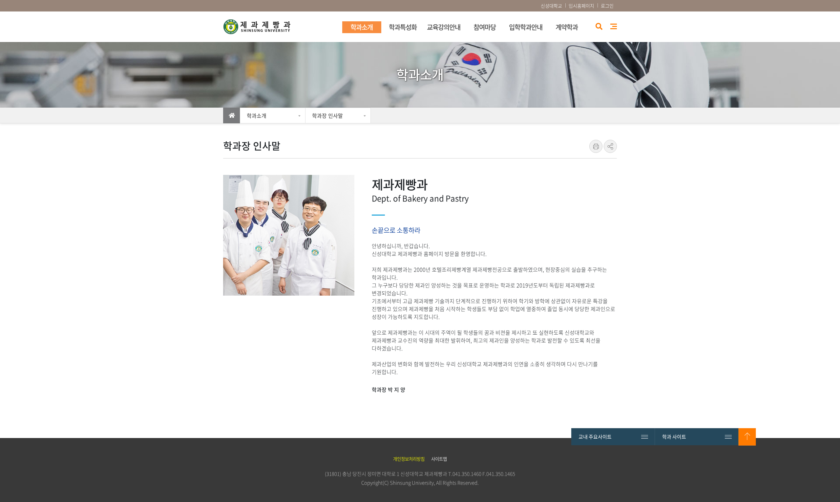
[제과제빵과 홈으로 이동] (280, 27)
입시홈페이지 (581, 5)
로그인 (607, 5)
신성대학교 (551, 5)
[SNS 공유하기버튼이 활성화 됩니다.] (610, 146)
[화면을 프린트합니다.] (595, 146)
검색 (598, 27)
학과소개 (256, 115)
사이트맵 (613, 26)
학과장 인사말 (327, 115)
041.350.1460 (466, 473)
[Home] (231, 115)
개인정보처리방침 (409, 458)
